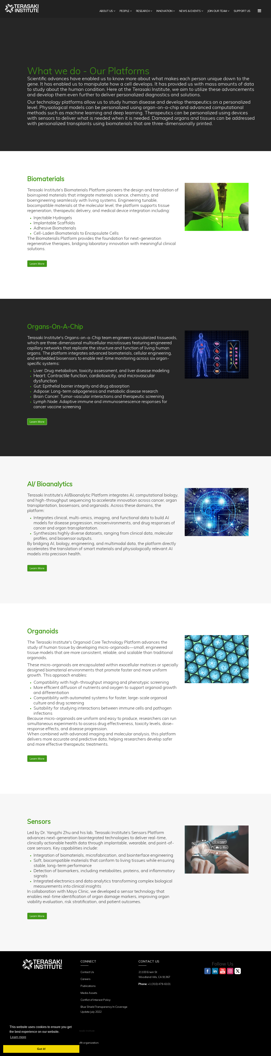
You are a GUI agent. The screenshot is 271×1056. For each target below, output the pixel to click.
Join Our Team (217, 11)
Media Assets (89, 992)
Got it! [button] (41, 1048)
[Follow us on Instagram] (230, 971)
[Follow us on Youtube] (222, 971)
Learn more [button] (18, 1037)
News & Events (190, 11)
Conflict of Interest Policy (96, 999)
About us (106, 11)
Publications (88, 986)
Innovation (164, 11)
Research (143, 11)
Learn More (37, 263)
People (124, 11)
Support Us (242, 11)
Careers (85, 979)
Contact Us (87, 972)
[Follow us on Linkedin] (215, 971)
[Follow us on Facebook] (207, 971)
